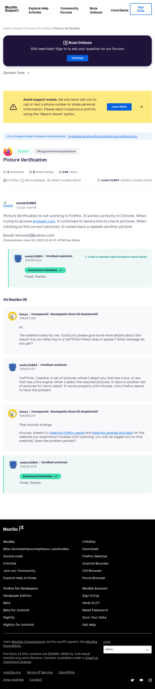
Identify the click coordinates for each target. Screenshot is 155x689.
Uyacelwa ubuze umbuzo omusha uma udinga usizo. (103, 136)
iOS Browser (92, 571)
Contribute (119, 10)
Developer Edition (17, 596)
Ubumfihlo (66, 672)
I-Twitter (10, 563)
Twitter (132, 680)
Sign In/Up (141, 9)
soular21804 (26, 203)
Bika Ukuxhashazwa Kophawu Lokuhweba (36, 549)
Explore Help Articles (38, 10)
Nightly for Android (18, 625)
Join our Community (19, 571)
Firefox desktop (94, 556)
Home (7, 28)
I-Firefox (45, 28)
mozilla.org (12, 672)
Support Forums (25, 28)
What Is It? (91, 603)
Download (90, 549)
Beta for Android (16, 610)
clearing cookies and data (112, 433)
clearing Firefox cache (67, 433)
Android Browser (95, 563)
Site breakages (35, 180)
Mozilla (13, 529)
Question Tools (14, 72)
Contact (35, 680)
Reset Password (95, 610)
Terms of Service (39, 672)
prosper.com (44, 221)
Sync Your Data (94, 617)
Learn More (119, 107)
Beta (6, 603)
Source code (13, 556)
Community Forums (69, 10)
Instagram (150, 680)
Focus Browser (94, 578)
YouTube (141, 680)
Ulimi (107, 642)
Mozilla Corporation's (28, 642)
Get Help (89, 625)
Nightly (9, 617)
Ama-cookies (13, 680)
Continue (77, 58)
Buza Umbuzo (96, 10)
